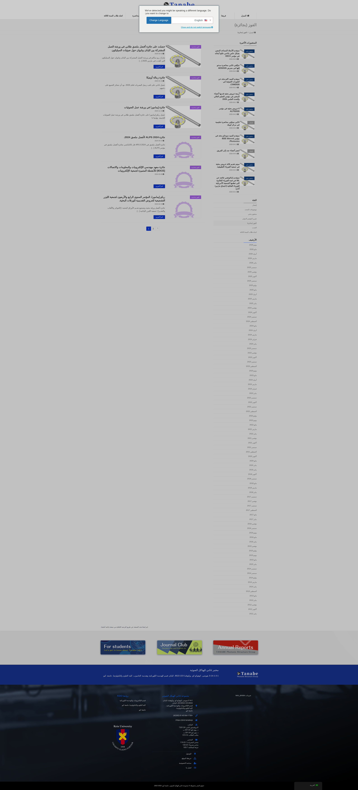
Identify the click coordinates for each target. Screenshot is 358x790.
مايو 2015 (253, 560)
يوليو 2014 (253, 578)
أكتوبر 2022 (252, 402)
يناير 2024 (253, 344)
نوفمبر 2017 (252, 501)
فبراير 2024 (252, 339)
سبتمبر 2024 (252, 317)
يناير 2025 (253, 303)
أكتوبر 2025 (252, 276)
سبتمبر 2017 (252, 506)
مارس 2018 (252, 488)
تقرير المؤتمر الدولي (249, 219)
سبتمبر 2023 (252, 362)
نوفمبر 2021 (252, 438)
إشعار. (254, 205)
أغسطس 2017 (251, 510)
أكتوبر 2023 (252, 357)
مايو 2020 (253, 461)
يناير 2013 (253, 600)
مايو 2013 (253, 596)
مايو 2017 (253, 515)
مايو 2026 (253, 249)
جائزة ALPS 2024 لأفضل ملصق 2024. (144, 137)
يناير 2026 (253, 263)
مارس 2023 (252, 384)
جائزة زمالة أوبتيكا (155, 77)
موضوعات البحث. (250, 210)
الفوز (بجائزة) (252, 223)
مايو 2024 (253, 326)
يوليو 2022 (253, 416)
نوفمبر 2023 (252, 353)
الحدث (254, 228)
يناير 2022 (253, 434)
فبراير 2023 (252, 389)
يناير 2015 (253, 564)
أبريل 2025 (253, 294)
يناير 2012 (253, 614)
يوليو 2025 (253, 285)
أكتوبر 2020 (252, 456)
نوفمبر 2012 (252, 605)
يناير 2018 (253, 492)
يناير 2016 (253, 542)
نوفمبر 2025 (252, 272)
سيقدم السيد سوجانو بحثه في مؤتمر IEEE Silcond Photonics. (227, 138)
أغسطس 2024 (251, 321)
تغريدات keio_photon (243, 695)
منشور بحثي (252, 214)
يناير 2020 (253, 465)
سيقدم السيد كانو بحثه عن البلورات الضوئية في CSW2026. (229, 82)
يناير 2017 (253, 519)
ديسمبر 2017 (252, 497)
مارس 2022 (252, 429)
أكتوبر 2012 (252, 609)
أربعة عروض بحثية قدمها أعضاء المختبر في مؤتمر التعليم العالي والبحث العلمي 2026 (227, 96)
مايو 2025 (253, 290)
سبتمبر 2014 (252, 573)
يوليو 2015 (253, 551)
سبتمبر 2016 (252, 528)
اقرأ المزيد (159, 67)
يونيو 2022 (253, 420)
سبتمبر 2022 (252, 407)
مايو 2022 (253, 425)
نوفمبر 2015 (252, 546)
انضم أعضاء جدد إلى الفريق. (228, 150)
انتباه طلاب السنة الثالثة (248, 232)
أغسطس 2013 (251, 591)
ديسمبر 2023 (252, 348)
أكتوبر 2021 (252, 443)
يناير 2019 (253, 470)
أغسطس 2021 (251, 452)
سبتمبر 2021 (252, 447)
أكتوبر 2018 (252, 474)
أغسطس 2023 (251, 366)
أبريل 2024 (253, 330)
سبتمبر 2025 (252, 281)
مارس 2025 (252, 299)
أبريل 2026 (253, 254)
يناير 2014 (253, 587)
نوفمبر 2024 (252, 308)
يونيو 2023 (253, 371)
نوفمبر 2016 (252, 524)
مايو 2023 (253, 375)
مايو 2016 (253, 537)
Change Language (158, 20)
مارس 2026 (252, 258)
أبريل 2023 (253, 380)
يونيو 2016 (253, 533)
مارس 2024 (252, 335)
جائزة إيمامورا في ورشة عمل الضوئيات (144, 107)
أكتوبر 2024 (252, 312)
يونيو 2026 (253, 245)
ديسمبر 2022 (252, 398)
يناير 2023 (253, 393)
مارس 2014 (252, 582)
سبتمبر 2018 (252, 479)
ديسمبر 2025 (252, 267)
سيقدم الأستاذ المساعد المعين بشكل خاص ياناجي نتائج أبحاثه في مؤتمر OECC (227, 53)
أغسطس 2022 (251, 411)
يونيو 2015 (253, 555)
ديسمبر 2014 (252, 569)
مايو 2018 (253, 483)
